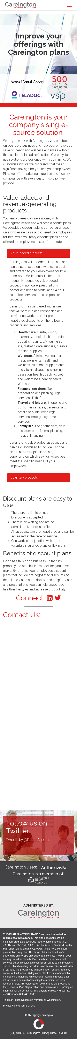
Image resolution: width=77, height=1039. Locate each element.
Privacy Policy (11, 1005)
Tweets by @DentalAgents (27, 839)
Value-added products (26, 253)
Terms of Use (28, 1005)
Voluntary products (24, 477)
